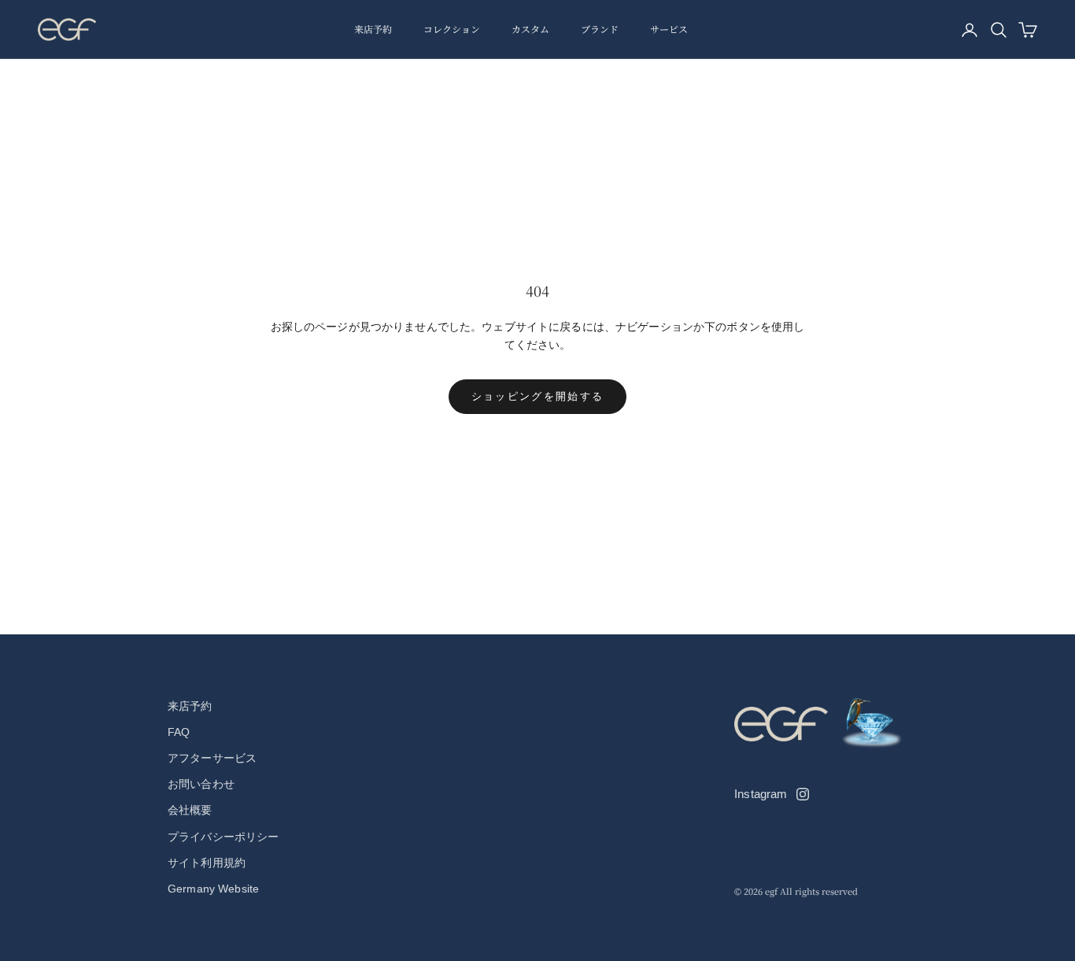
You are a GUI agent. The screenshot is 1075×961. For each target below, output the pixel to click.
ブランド (600, 28)
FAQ (179, 732)
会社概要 (190, 810)
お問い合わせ (201, 784)
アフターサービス (212, 758)
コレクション (451, 28)
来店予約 (373, 28)
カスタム (530, 28)
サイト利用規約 (207, 862)
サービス (669, 28)
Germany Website (213, 888)
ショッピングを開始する (537, 396)
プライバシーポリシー (223, 836)
